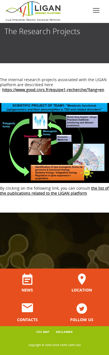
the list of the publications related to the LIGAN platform (54, 190)
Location (82, 289)
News (27, 289)
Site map (42, 332)
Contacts (27, 319)
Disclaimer (64, 332)
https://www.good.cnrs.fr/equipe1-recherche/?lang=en (53, 89)
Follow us (81, 319)
